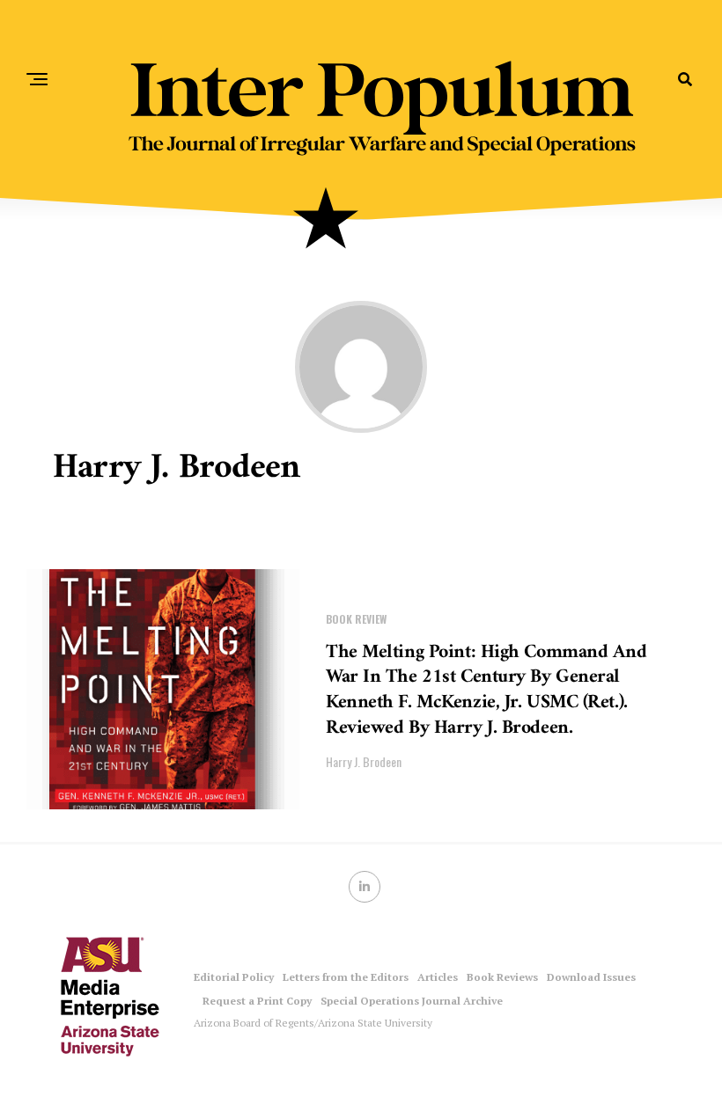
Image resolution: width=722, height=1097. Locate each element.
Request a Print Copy (257, 1000)
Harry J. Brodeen (364, 761)
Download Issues (591, 977)
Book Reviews (502, 977)
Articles (437, 977)
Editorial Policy (234, 977)
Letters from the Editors (346, 977)
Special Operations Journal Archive (411, 1000)
